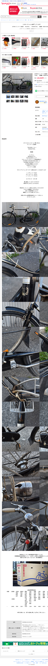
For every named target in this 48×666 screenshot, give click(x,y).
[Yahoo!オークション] (9, 3)
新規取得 (25, 3)
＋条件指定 (44, 16)
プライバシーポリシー (17, 661)
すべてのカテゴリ (34, 16)
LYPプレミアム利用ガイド (39, 661)
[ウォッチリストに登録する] (9, 45)
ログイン (19, 4)
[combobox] (15, 17)
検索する (39, 17)
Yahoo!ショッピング (36, 659)
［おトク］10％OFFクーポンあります (29, 4)
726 (46, 102)
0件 (37, 84)
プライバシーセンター (26, 661)
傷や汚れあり (45, 115)
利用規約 (32, 661)
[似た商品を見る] (4, 91)
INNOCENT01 (42, 101)
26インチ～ (44, 112)
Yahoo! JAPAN (45, 659)
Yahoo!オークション (19, 659)
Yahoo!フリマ (28, 659)
